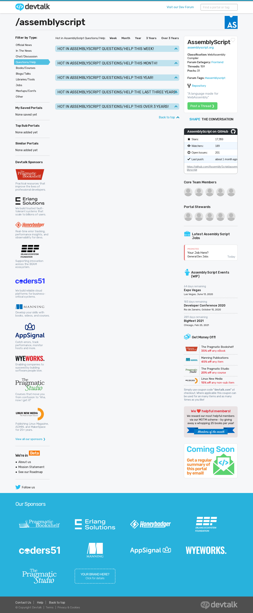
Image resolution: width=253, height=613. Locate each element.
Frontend (217, 62)
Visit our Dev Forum (180, 7)
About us (24, 462)
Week (113, 38)
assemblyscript (52, 22)
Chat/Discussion (26, 56)
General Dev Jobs (197, 256)
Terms (50, 607)
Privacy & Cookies (68, 607)
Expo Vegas (192, 290)
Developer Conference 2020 (204, 305)
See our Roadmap (30, 472)
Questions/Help (26, 62)
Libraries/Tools (25, 79)
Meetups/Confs (26, 91)
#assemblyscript (215, 78)
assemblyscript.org (200, 47)
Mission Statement (31, 467)
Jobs (19, 85)
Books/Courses (25, 68)
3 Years (151, 38)
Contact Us (23, 602)
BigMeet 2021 (194, 321)
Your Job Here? (198, 252)
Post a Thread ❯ (202, 106)
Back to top (167, 117)
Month (125, 38)
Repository (199, 85)
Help (40, 602)
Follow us (28, 487)
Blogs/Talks (23, 73)
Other (19, 96)
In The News (24, 50)
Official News (24, 45)
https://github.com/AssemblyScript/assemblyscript (212, 168)
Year (138, 38)
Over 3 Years (170, 38)
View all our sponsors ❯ (30, 439)
